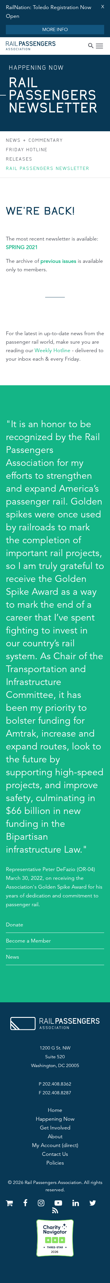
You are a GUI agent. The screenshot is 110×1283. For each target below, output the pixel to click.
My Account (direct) (55, 1145)
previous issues (58, 261)
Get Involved (55, 1127)
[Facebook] (26, 1203)
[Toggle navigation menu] (99, 47)
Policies (55, 1163)
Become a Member (28, 941)
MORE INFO (55, 30)
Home (55, 1110)
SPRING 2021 (22, 247)
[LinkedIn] (76, 1203)
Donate (14, 924)
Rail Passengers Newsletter (47, 168)
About (55, 1136)
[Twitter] (92, 1203)
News (12, 957)
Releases (19, 158)
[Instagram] (42, 1203)
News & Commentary (34, 140)
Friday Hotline (27, 149)
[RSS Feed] (55, 1210)
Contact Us (55, 1154)
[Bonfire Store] (10, 1203)
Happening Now (55, 1119)
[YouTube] (59, 1203)
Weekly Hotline (52, 350)
